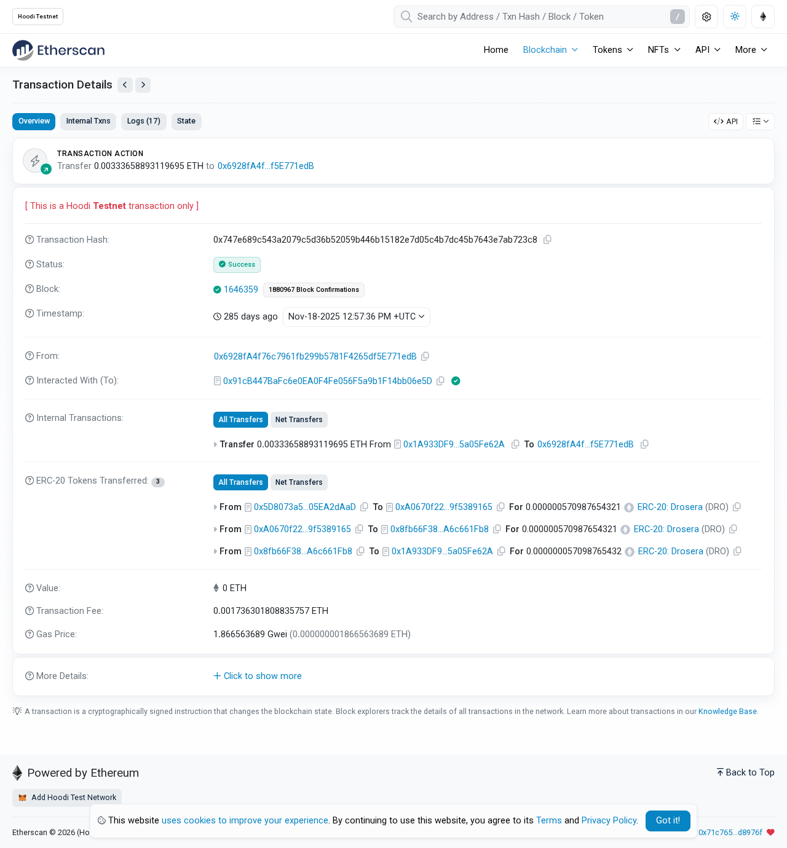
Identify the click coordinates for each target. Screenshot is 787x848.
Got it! (668, 820)
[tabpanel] (393, 417)
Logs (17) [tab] (143, 120)
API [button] (702, 50)
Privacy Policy (609, 820)
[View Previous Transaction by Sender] (125, 85)
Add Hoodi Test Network (73, 797)
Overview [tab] (34, 120)
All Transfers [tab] (240, 419)
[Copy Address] (425, 356)
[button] (393, 677)
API (732, 121)
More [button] (745, 50)
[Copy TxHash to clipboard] (547, 240)
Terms (549, 820)
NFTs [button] (658, 50)
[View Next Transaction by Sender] (143, 85)
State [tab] (186, 120)
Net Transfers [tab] (299, 419)
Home (496, 50)
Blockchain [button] (545, 50)
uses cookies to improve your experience (245, 820)
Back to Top (750, 773)
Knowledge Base (727, 711)
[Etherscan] (58, 50)
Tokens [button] (607, 50)
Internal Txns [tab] (88, 120)
